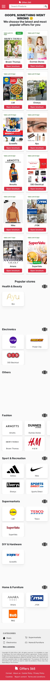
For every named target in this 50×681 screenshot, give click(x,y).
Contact (9, 673)
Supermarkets (35, 637)
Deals (9, 638)
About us (17, 673)
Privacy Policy (38, 673)
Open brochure (13, 66)
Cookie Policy (27, 673)
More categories (9, 647)
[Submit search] (46, 6)
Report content (21, 677)
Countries (9, 677)
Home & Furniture (36, 642)
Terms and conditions (36, 677)
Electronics (12, 642)
